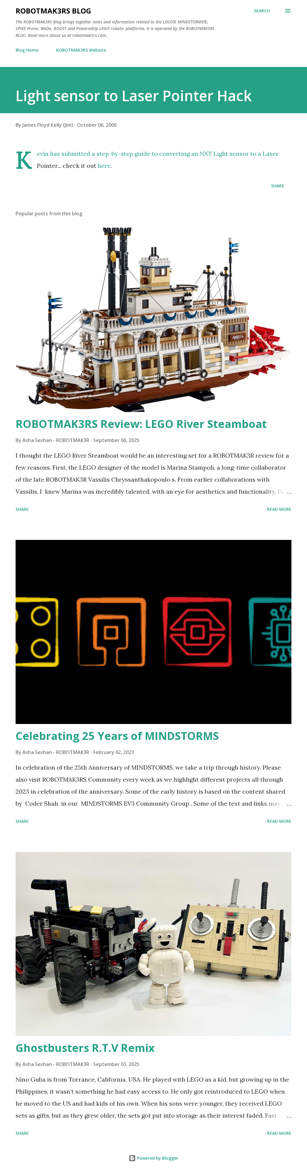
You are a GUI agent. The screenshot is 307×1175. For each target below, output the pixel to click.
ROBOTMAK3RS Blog (53, 11)
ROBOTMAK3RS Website (81, 50)
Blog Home (27, 50)
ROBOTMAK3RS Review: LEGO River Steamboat (141, 423)
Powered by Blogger (157, 1158)
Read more (279, 509)
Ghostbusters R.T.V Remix (85, 1047)
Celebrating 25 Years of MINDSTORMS (117, 735)
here (104, 165)
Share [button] (277, 186)
